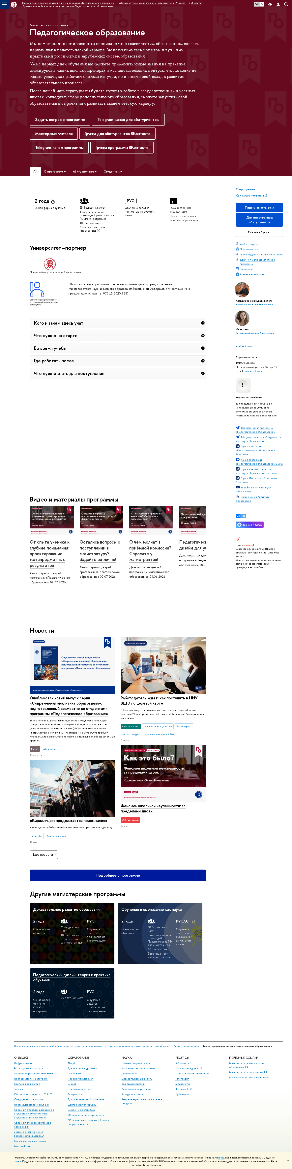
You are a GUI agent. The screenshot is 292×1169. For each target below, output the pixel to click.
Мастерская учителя (54, 133)
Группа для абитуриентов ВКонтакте (117, 133)
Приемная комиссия (259, 207)
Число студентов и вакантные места (261, 254)
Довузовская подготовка (82, 1068)
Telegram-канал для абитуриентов (128, 119)
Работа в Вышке (23, 1146)
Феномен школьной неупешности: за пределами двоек (153, 808)
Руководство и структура (28, 1068)
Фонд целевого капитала (28, 1099)
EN (262, 4)
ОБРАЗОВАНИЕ (78, 1058)
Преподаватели (249, 249)
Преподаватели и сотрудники (31, 1078)
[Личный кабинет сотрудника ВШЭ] (278, 4)
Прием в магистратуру (81, 1089)
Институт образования (186, 1046)
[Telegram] (243, 516)
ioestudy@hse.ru (253, 371)
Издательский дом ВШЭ (188, 1068)
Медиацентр (182, 1084)
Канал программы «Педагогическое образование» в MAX (259, 461)
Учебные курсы (249, 244)
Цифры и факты (23, 1063)
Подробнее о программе (118, 875)
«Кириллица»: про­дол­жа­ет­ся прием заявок (68, 820)
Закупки (18, 1089)
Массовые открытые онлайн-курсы (249, 1077)
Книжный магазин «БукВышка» (192, 1073)
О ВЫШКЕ (21, 1058)
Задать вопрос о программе (60, 119)
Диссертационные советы (137, 1078)
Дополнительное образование (86, 1099)
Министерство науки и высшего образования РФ (247, 1065)
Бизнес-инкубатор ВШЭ (81, 1109)
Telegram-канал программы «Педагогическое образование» (255, 429)
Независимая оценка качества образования (184, 218)
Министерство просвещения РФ (248, 1072)
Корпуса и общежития (27, 1084)
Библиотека (182, 1063)
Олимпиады (74, 1073)
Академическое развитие (136, 1089)
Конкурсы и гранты (132, 1094)
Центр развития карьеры (82, 1104)
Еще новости (43, 854)
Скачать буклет (259, 232)
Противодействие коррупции (31, 1104)
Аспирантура (75, 1094)
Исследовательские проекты (139, 1068)
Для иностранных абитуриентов (259, 219)
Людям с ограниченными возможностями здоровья (29, 1133)
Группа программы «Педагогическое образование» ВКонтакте (255, 450)
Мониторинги (129, 1073)
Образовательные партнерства (86, 1115)
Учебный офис (244, 346)
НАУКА (127, 1058)
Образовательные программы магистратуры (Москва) (138, 1046)
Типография (182, 1078)
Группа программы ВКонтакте (122, 147)
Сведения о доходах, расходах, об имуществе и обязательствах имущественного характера (34, 1113)
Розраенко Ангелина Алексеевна (255, 333)
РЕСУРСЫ (182, 1058)
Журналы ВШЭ (183, 1089)
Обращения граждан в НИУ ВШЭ (33, 1094)
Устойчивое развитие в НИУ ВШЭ (33, 1073)
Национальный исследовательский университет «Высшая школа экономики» (58, 1046)
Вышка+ (72, 1084)
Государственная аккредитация (180, 209)
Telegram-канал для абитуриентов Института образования (258, 439)
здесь (221, 1157)
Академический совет (253, 274)
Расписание (246, 269)
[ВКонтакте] (238, 516)
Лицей (71, 1063)
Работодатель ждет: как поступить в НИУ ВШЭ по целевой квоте (159, 700)
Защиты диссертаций (133, 1084)
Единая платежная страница (30, 1141)
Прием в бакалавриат (80, 1078)
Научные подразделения (136, 1063)
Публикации (182, 1094)
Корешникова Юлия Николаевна (254, 304)
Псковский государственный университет (55, 272)
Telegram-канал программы (59, 147)
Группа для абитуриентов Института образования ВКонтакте (256, 471)
